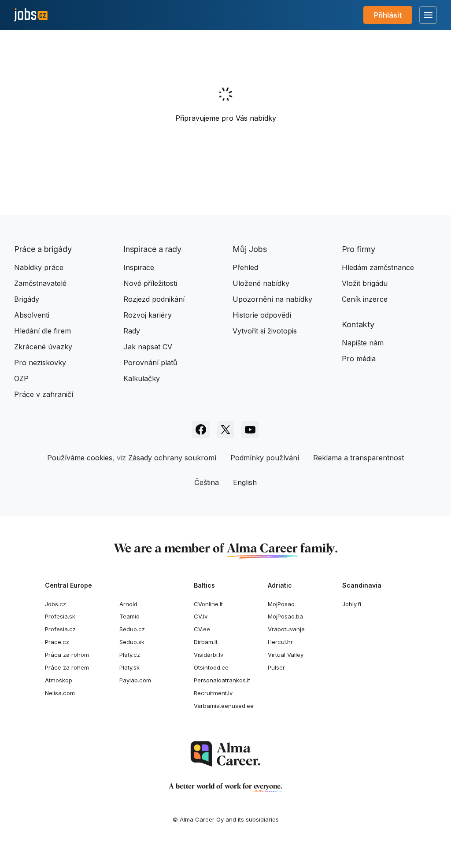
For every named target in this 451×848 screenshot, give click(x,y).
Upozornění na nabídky (272, 299)
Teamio (129, 616)
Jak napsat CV (147, 346)
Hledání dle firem (42, 330)
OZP (21, 378)
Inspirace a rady (152, 249)
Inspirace (138, 267)
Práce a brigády (43, 249)
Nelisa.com (60, 692)
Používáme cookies (79, 457)
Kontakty (358, 324)
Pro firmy (358, 249)
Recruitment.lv (213, 692)
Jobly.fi (351, 603)
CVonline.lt (208, 603)
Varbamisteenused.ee (224, 705)
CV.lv (200, 616)
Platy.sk (129, 667)
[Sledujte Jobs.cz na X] (225, 429)
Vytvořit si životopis (265, 330)
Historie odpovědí (262, 315)
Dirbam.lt (206, 641)
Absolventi (31, 315)
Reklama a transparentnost (358, 457)
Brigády (26, 299)
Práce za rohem (67, 667)
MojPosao (281, 603)
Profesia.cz (60, 629)
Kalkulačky (141, 378)
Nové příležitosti (150, 283)
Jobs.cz (55, 603)
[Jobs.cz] (31, 15)
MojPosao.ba (285, 616)
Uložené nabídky (261, 283)
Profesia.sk (60, 616)
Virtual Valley (285, 654)
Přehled (245, 267)
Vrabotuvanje (286, 629)
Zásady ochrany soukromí (172, 457)
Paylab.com (135, 680)
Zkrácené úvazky (43, 346)
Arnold (128, 603)
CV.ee (202, 629)
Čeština (206, 482)
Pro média (359, 358)
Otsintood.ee (211, 667)
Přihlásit (388, 15)
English (245, 482)
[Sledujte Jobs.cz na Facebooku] (201, 429)
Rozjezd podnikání (154, 299)
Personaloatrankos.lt (222, 680)
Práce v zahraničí (43, 394)
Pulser (276, 667)
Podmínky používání (264, 457)
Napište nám (363, 342)
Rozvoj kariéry (147, 315)
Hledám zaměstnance (378, 267)
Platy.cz (129, 654)
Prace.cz (57, 641)
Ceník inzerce (365, 299)
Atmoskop (58, 680)
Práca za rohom (67, 654)
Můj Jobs (250, 249)
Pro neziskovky (40, 362)
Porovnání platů (150, 362)
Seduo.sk (131, 641)
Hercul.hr (280, 641)
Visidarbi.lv (208, 654)
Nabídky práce (38, 267)
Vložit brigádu (365, 283)
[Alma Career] (225, 754)
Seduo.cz (132, 629)
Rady (131, 330)
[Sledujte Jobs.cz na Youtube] (250, 429)
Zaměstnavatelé (40, 283)
